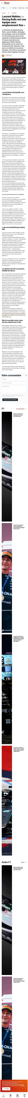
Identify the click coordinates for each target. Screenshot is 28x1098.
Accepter (7, 1088)
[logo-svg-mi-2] (7, 3)
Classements (21, 8)
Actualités (14, 8)
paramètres (22, 1085)
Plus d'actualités (20, 408)
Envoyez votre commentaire (10, 399)
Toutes (22, 862)
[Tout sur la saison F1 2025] (10, 8)
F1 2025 (3, 7)
